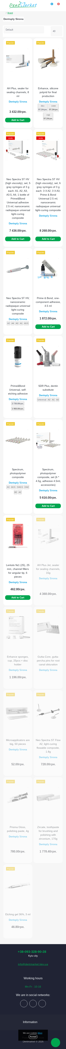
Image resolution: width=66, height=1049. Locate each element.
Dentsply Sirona (18, 101)
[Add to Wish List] (28, 47)
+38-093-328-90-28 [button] (32, 952)
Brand (10, 13)
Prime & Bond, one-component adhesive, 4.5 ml (48, 302)
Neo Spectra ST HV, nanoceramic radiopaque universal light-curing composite (18, 306)
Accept (33, 1036)
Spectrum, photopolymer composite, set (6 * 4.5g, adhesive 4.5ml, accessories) (48, 477)
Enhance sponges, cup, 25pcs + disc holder (18, 660)
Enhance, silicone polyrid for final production (48, 92)
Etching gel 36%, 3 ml (17, 914)
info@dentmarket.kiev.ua (33, 964)
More (40, 1033)
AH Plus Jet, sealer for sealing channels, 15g (48, 569)
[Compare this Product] (28, 43)
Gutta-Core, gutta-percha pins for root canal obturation (48, 660)
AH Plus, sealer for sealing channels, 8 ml (18, 92)
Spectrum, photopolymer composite (18, 473)
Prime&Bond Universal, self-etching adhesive (18, 389)
